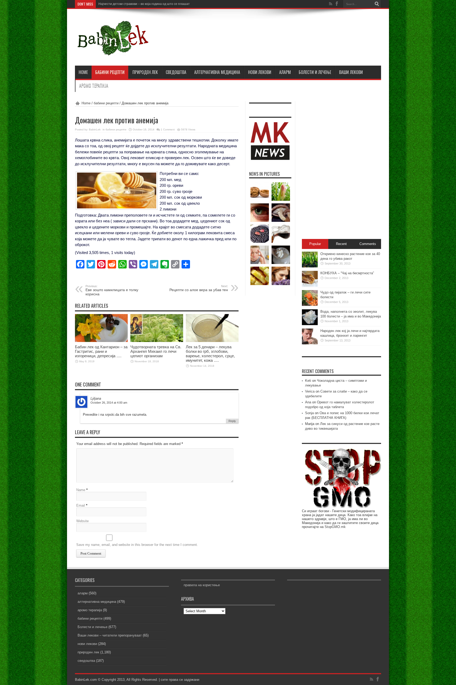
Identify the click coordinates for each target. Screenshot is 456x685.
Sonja (309, 413)
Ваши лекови (351, 72)
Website (82, 521)
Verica (310, 391)
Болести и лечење (315, 72)
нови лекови (259, 72)
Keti (308, 381)
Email (80, 505)
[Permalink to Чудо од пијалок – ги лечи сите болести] (310, 305)
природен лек (145, 72)
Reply (232, 421)
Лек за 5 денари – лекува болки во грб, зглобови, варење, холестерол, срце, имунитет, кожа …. (210, 354)
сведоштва (176, 72)
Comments (367, 244)
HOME (83, 72)
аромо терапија (93, 85)
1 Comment (168, 129)
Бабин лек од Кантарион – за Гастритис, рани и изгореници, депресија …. (101, 351)
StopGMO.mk (335, 527)
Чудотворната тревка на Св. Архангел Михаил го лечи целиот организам (155, 351)
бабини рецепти (110, 72)
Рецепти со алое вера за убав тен (198, 288)
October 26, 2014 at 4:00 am (109, 402)
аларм (285, 72)
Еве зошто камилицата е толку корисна (112, 290)
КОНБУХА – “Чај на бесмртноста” (347, 273)
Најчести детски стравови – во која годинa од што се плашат (144, 4)
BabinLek (95, 129)
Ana (308, 402)
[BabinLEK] (112, 52)
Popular (315, 244)
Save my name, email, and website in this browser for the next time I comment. (137, 545)
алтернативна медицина (217, 72)
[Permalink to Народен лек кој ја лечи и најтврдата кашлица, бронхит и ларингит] (310, 343)
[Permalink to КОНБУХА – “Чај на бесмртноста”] (310, 285)
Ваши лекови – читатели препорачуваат (110, 635)
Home (86, 103)
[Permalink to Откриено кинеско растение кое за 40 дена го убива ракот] (310, 266)
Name (80, 490)
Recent (341, 244)
